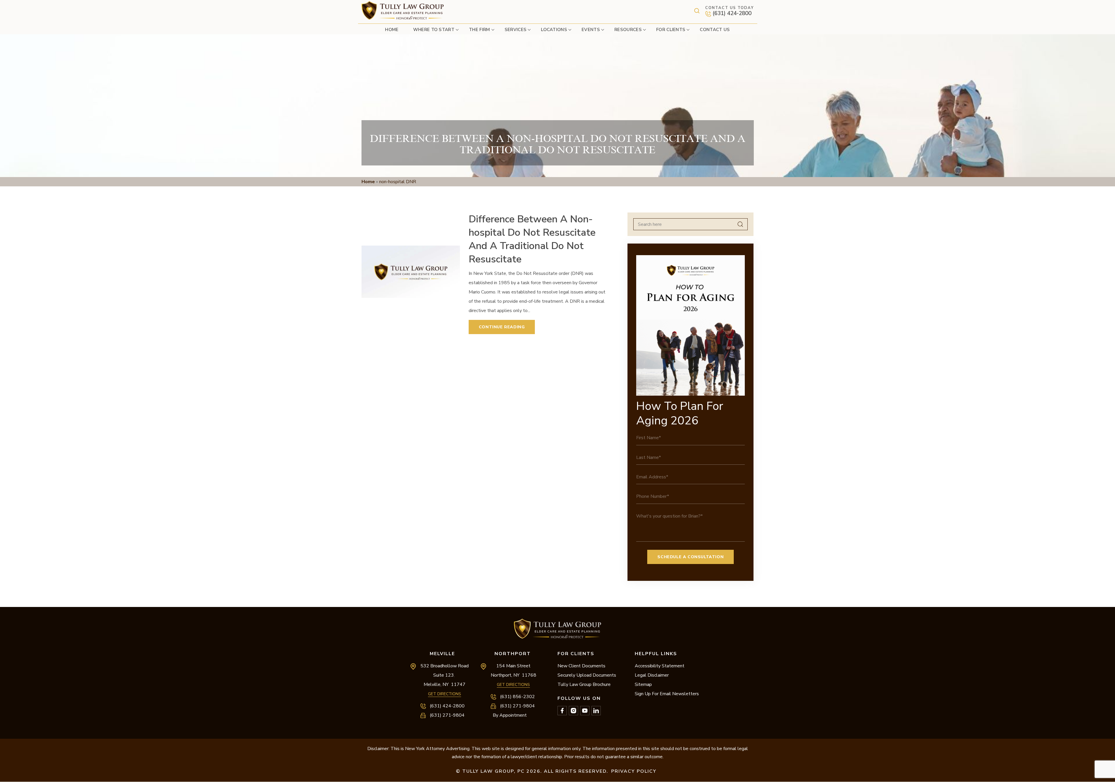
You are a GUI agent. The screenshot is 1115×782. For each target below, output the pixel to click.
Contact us (715, 30)
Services (516, 30)
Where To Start (433, 30)
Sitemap (643, 684)
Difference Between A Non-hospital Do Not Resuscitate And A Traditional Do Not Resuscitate (532, 239)
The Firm (479, 30)
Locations (554, 30)
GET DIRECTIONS (444, 694)
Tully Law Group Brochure (584, 684)
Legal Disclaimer (652, 675)
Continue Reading (502, 327)
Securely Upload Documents (587, 675)
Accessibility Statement (659, 666)
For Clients (671, 30)
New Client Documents (581, 666)
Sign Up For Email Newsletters (667, 694)
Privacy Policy (634, 771)
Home (391, 30)
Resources (628, 30)
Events (591, 30)
